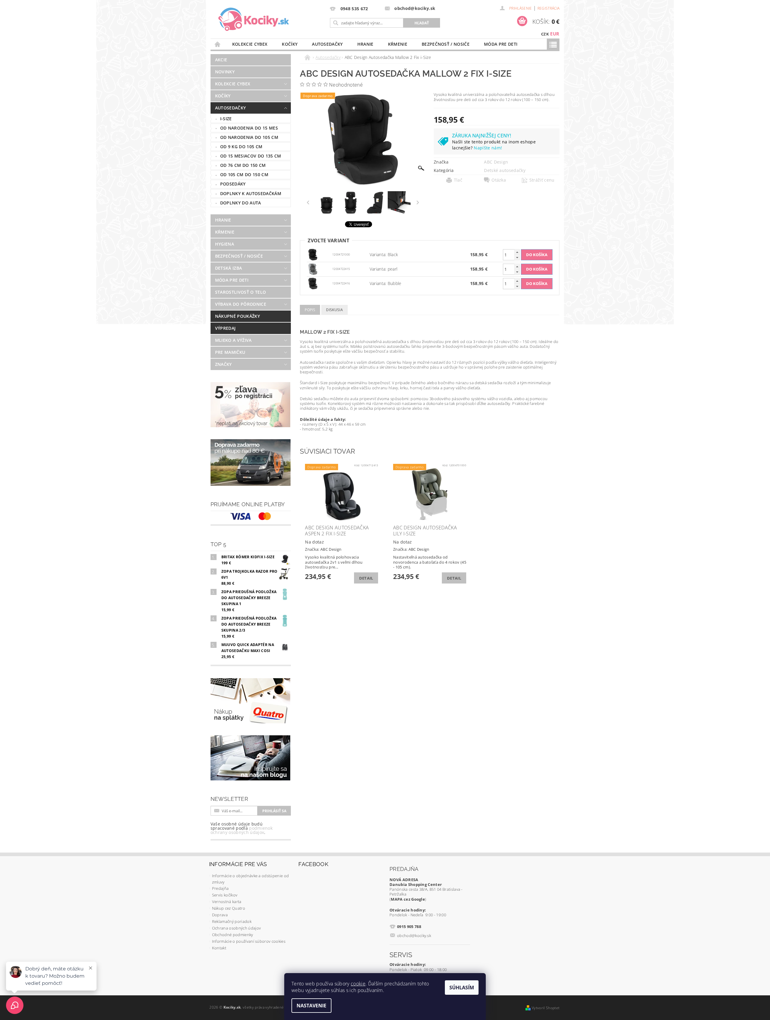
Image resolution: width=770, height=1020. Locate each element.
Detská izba (228, 268)
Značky (223, 364)
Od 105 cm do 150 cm (244, 174)
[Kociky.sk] (254, 19)
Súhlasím (461, 987)
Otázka (498, 180)
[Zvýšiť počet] (517, 252)
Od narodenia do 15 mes (249, 128)
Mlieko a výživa (233, 340)
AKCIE (221, 60)
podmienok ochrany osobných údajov (242, 830)
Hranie (365, 44)
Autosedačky (327, 44)
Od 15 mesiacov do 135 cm (250, 156)
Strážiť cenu (542, 180)
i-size (226, 118)
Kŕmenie (397, 44)
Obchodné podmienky (232, 934)
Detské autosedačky (504, 170)
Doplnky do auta (240, 203)
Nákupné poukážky (237, 316)
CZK (545, 34)
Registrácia (548, 8)
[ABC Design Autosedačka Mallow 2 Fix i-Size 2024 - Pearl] (313, 268)
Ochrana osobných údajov (236, 928)
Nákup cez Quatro (228, 908)
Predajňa (220, 888)
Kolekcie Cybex (249, 44)
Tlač (458, 180)
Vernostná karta (227, 901)
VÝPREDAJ (225, 328)
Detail (366, 578)
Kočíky (289, 44)
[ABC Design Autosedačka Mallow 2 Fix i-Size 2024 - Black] (313, 254)
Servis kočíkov (224, 895)
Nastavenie (311, 1005)
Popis (310, 309)
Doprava (220, 914)
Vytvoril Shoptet (545, 1007)
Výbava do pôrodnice (240, 304)
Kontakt (219, 948)
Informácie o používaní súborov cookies (248, 941)
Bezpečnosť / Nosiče (446, 44)
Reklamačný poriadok (231, 921)
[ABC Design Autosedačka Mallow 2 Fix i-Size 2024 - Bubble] (313, 283)
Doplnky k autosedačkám (250, 193)
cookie (358, 983)
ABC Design (496, 162)
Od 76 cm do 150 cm (243, 165)
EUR (554, 34)
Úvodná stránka (218, 44)
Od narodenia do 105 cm (249, 137)
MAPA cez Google (408, 899)
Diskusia (334, 309)
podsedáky (233, 184)
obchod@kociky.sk (414, 935)
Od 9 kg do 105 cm (241, 146)
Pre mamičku (230, 352)
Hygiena (224, 244)
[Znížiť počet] (517, 257)
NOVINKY (225, 72)
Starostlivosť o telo (240, 292)
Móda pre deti (500, 44)
